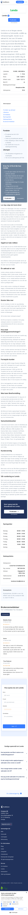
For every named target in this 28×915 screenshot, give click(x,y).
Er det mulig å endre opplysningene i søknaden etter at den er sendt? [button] (12, 761)
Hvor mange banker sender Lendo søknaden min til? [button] (11, 770)
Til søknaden (13, 20)
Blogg (2, 846)
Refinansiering (4, 839)
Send (13, 726)
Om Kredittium (4, 866)
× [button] (26, 892)
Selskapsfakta (7, 119)
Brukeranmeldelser (9, 121)
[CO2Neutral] (4, 887)
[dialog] (14, 903)
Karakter (5, 706)
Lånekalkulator (4, 854)
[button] (5, 709)
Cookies (3, 868)
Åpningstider (7, 117)
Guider (2, 848)
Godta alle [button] (7, 908)
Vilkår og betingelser (5, 874)
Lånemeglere (4, 836)
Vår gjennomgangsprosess (7, 859)
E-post (4, 699)
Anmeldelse (6, 114)
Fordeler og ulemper (9, 110)
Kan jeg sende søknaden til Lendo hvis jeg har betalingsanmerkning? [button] (13, 778)
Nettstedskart (4, 871)
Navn (4, 692)
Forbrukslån (3, 834)
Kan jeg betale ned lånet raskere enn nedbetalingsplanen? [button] (12, 753)
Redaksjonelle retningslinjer (7, 856)
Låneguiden (20, 2)
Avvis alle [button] (20, 908)
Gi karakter (5, 614)
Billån (2, 831)
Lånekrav (6, 112)
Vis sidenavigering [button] (13, 793)
